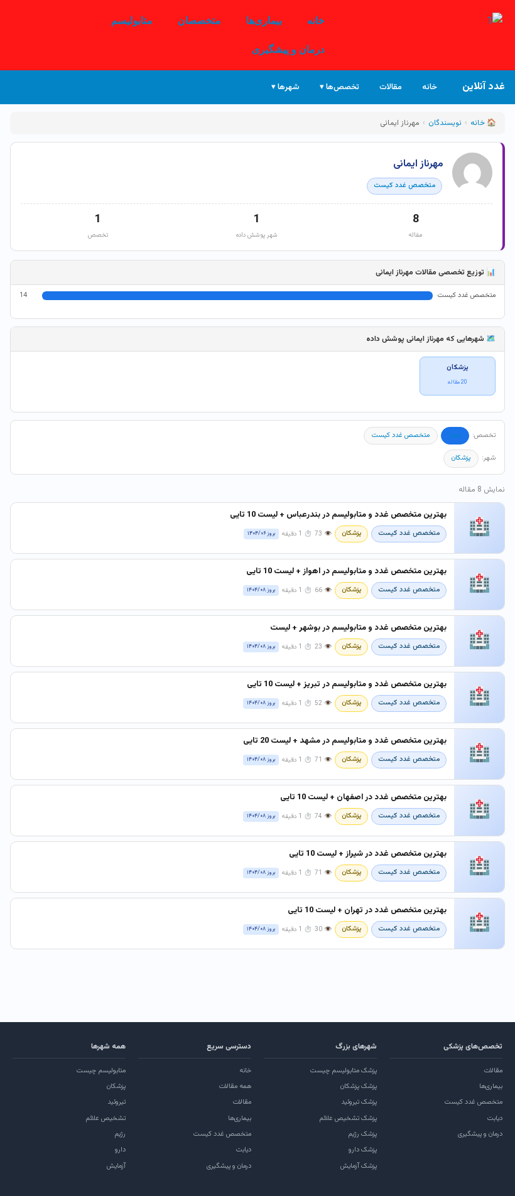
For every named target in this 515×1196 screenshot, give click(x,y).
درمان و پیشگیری (288, 49)
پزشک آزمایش (358, 1166)
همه (455, 435)
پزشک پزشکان (358, 1086)
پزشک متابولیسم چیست (343, 1070)
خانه (316, 20)
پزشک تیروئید (359, 1102)
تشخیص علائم (105, 1118)
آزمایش (116, 1166)
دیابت (494, 1118)
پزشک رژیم (362, 1134)
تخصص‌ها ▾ (339, 87)
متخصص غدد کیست (404, 185)
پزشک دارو (363, 1150)
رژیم (120, 1134)
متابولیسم (132, 20)
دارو (120, 1150)
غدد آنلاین (483, 87)
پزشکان (461, 458)
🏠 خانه (483, 123)
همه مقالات (235, 1086)
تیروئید (116, 1102)
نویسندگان (445, 123)
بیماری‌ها (264, 20)
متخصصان (199, 20)
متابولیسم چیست (101, 1070)
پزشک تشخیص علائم (348, 1118)
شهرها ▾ (285, 87)
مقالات (390, 87)
